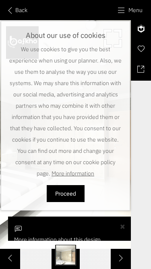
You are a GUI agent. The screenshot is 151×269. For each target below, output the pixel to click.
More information (73, 173)
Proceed (65, 193)
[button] (130, 10)
